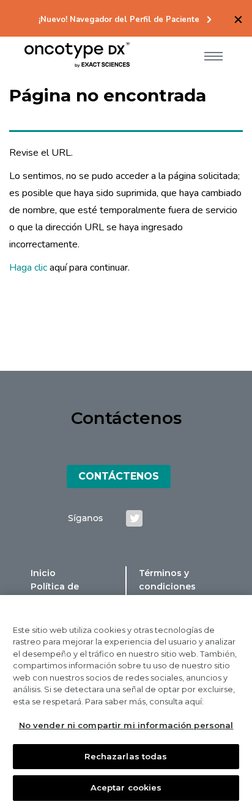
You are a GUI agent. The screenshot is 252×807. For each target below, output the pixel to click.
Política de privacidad (55, 593)
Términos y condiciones (167, 580)
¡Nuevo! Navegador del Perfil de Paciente (119, 19)
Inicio (43, 573)
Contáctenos (118, 476)
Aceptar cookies (126, 787)
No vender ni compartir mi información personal (126, 725)
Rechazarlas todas (125, 756)
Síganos (85, 518)
